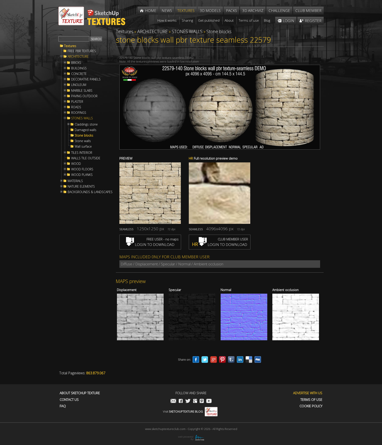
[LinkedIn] (240, 359)
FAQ (63, 406)
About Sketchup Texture (80, 393)
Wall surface (83, 146)
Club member (308, 10)
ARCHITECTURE (78, 57)
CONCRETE (79, 74)
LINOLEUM (78, 85)
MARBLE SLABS (81, 91)
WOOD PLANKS (82, 175)
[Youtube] (209, 401)
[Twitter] (204, 359)
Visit (183, 411)
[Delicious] (249, 359)
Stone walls (83, 141)
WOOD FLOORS (82, 169)
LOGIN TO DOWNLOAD (154, 244)
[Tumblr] (231, 359)
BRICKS (76, 63)
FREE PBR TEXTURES (82, 51)
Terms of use (311, 399)
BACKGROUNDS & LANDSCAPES (90, 192)
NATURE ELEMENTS (81, 186)
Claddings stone (86, 124)
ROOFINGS (78, 113)
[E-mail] (173, 401)
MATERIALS (75, 181)
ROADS (76, 107)
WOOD (76, 164)
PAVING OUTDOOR (84, 96)
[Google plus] (213, 359)
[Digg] (257, 359)
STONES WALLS (82, 118)
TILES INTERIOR (81, 153)
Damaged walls (85, 130)
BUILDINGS (79, 68)
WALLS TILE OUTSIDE (85, 158)
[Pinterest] (222, 359)
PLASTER (77, 102)
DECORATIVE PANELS (86, 79)
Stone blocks (84, 135)
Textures (70, 46)
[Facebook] (196, 359)
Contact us (69, 399)
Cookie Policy (311, 406)
